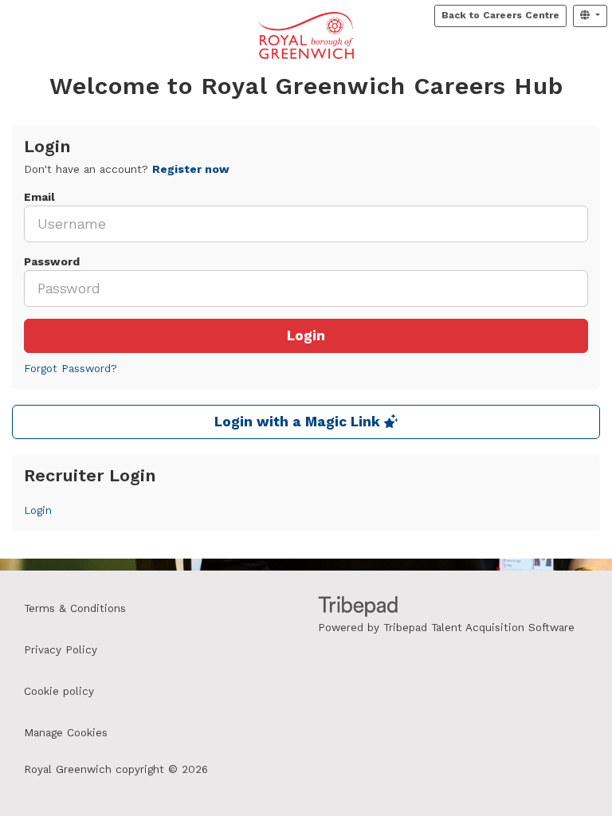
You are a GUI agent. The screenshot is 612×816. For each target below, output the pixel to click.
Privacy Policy (60, 650)
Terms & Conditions (75, 608)
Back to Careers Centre (500, 15)
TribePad (358, 608)
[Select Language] (590, 16)
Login (306, 336)
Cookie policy (59, 691)
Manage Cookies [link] (66, 733)
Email (39, 197)
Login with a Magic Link (299, 422)
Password (52, 262)
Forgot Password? (70, 368)
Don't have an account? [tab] (127, 169)
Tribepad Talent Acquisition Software (479, 627)
